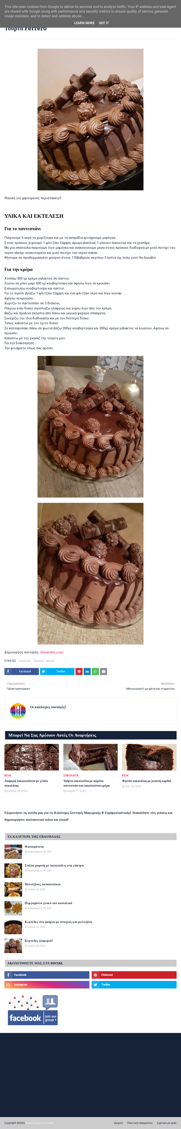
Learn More (84, 23)
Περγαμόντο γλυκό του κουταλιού (48, 903)
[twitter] (134, 984)
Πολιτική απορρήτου (140, 1123)
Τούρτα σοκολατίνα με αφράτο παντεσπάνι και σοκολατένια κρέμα (86, 783)
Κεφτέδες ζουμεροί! (39, 941)
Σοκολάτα (25, 660)
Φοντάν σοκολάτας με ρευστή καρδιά (146, 781)
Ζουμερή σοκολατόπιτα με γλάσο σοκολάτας (26, 783)
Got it (104, 23)
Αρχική (118, 1123)
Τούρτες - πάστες (44, 660)
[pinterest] (134, 975)
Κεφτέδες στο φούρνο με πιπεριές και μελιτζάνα (58, 922)
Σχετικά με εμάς (167, 1123)
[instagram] (46, 984)
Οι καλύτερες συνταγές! (48, 707)
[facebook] (46, 975)
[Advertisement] (90, 1069)
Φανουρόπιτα (34, 847)
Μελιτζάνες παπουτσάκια (42, 884)
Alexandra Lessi (52, 652)
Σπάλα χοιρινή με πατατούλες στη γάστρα (54, 865)
